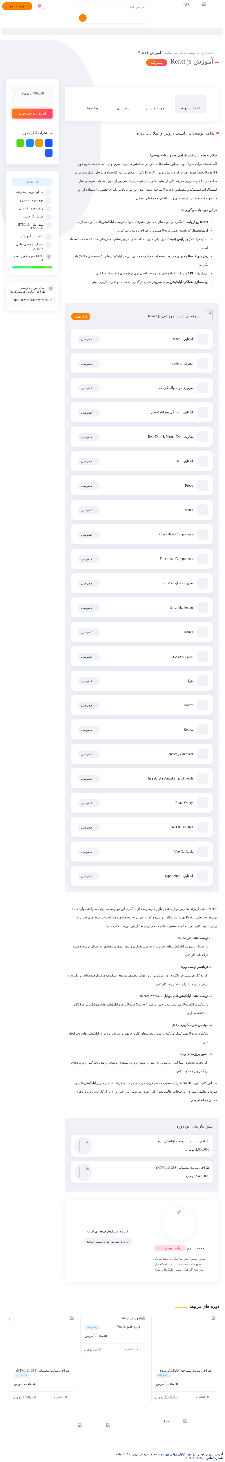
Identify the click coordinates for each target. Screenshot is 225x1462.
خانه (211, 53)
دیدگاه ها (93, 108)
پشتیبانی (123, 108)
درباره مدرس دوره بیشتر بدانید (108, 1241)
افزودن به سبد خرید (32, 113)
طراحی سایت (173, 53)
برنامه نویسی (195, 53)
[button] (112, 31)
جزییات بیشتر (155, 108)
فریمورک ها (17, 291)
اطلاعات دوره (190, 108)
